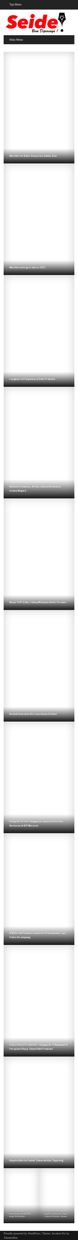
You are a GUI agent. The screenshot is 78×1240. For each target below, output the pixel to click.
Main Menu (16, 39)
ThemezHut (10, 1237)
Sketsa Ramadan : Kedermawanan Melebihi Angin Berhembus (20, 1214)
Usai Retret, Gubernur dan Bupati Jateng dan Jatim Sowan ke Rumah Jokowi (55, 1214)
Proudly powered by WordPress (22, 1233)
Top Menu (15, 4)
